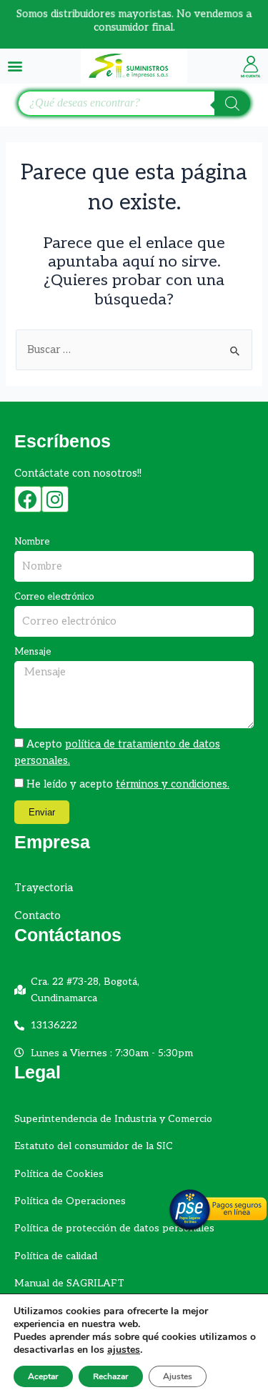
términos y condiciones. (172, 784)
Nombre (32, 541)
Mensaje (32, 651)
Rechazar (111, 1376)
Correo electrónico (54, 596)
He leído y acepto (127, 784)
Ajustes (177, 1376)
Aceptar (43, 1376)
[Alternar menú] (15, 66)
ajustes (123, 1350)
